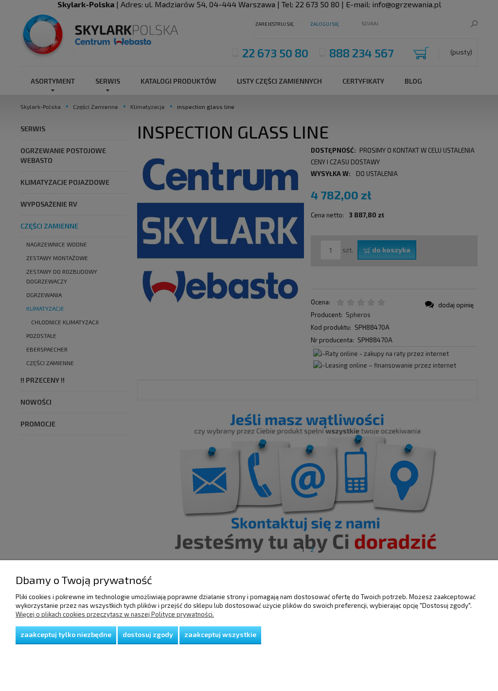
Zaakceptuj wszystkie (220, 634)
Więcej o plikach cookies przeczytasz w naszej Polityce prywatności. (115, 614)
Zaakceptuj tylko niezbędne (65, 634)
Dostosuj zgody (148, 634)
